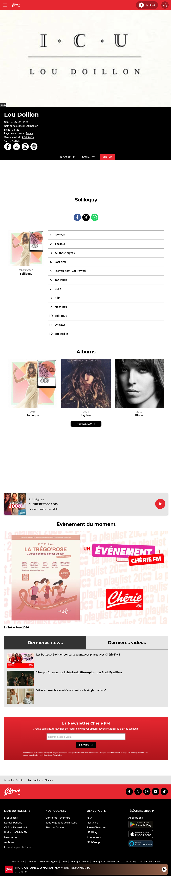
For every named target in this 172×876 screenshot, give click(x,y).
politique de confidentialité (50, 755)
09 (20, 122)
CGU (64, 861)
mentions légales (32, 755)
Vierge (15, 129)
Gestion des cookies (150, 861)
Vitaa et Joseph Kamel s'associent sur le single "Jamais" (71, 690)
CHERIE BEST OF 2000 (43, 504)
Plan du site (18, 861)
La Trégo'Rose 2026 (16, 627)
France (29, 133)
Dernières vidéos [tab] (127, 642)
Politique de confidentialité (107, 861)
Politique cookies (80, 861)
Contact (32, 861)
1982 (26, 122)
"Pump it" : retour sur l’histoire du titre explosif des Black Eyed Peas (79, 672)
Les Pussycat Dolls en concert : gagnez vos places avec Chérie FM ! (78, 654)
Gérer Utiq (130, 861)
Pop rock (28, 137)
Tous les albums (86, 424)
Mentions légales (49, 861)
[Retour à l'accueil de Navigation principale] (16, 5)
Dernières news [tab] (45, 642)
